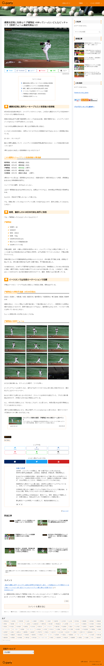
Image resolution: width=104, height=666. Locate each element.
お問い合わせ (84, 661)
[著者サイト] (14, 461)
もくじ (34, 79)
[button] (99, 32)
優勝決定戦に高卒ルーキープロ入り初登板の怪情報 (38, 83)
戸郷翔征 (8, 440)
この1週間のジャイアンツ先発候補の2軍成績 (36, 86)
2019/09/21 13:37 (8, 590)
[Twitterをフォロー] (36, 461)
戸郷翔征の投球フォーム (30, 96)
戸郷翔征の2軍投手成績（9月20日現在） (35, 93)
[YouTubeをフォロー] (58, 461)
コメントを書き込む (36, 607)
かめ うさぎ (20, 468)
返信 (67, 601)
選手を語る (8, 437)
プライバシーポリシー (95, 661)
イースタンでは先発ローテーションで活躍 (35, 91)
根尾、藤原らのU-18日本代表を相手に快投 (35, 88)
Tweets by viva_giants (81, 92)
